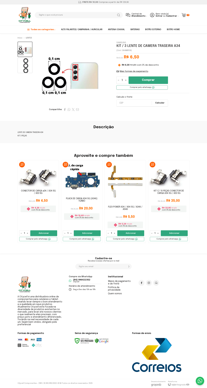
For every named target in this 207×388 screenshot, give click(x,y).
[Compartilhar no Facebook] (64, 109)
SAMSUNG (121, 43)
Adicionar (44, 233)
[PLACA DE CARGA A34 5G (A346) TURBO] (81, 201)
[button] (25, 49)
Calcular (159, 103)
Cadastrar (171, 16)
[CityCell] (25, 15)
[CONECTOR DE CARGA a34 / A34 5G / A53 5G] (38, 201)
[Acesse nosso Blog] (156, 283)
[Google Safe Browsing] (102, 341)
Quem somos (115, 293)
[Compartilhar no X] (73, 109)
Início (20, 38)
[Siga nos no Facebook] (141, 283)
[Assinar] (129, 266)
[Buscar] (118, 15)
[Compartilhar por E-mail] (77, 109)
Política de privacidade (114, 288)
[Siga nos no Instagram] (149, 283)
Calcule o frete (124, 97)
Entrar (159, 16)
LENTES (29, 38)
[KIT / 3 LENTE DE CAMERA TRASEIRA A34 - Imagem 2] (25, 65)
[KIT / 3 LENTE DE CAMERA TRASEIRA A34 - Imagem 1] (25, 49)
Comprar (148, 80)
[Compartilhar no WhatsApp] (69, 109)
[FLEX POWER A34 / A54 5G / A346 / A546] (125, 201)
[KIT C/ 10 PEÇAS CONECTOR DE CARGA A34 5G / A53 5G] (168, 201)
